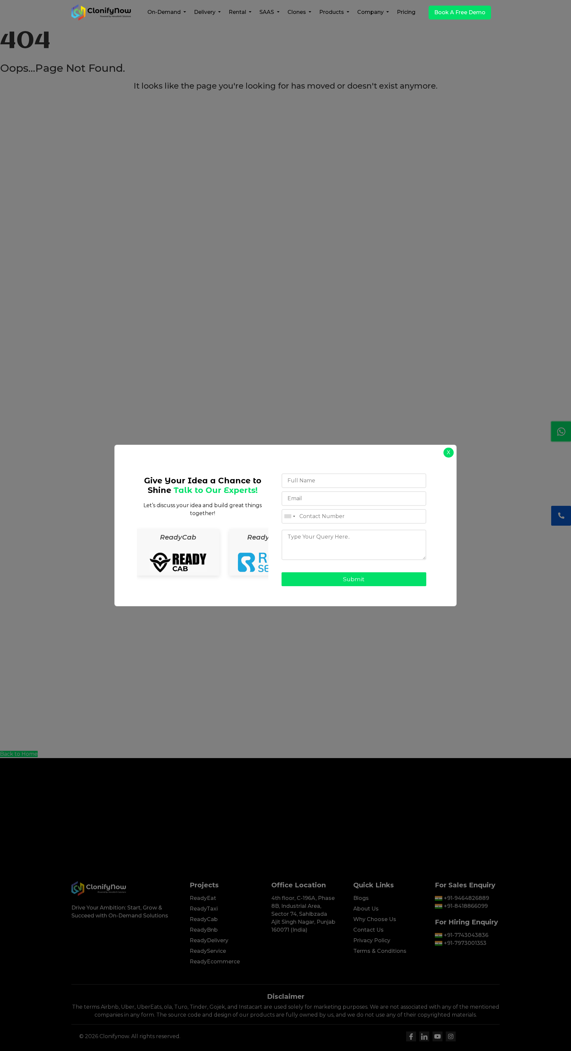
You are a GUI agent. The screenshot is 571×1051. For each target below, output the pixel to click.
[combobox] (289, 516)
